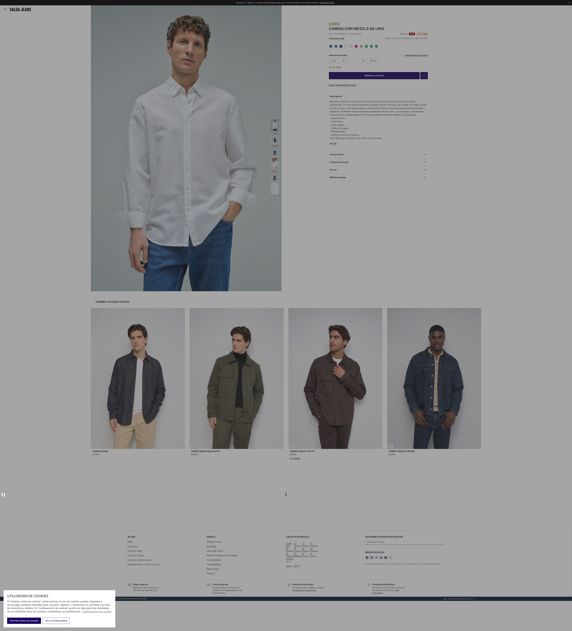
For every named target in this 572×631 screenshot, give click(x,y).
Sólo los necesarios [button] (56, 621)
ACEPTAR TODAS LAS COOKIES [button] (24, 621)
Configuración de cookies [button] (96, 611)
